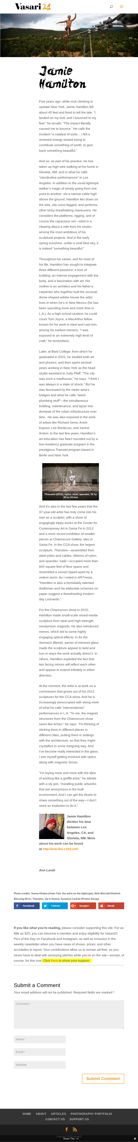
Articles (58, 1113)
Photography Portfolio (91, 1113)
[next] (94, 482)
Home (27, 1113)
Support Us (79, 1119)
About (41, 1113)
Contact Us (55, 1119)
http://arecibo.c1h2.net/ (60, 849)
